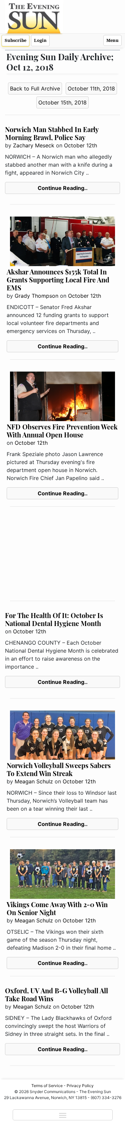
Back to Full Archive (35, 88)
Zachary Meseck (33, 145)
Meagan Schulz (34, 781)
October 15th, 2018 (62, 102)
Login (40, 40)
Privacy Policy (80, 1085)
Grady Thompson (36, 295)
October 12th (80, 145)
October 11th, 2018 (91, 88)
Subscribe (15, 40)
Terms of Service (47, 1085)
